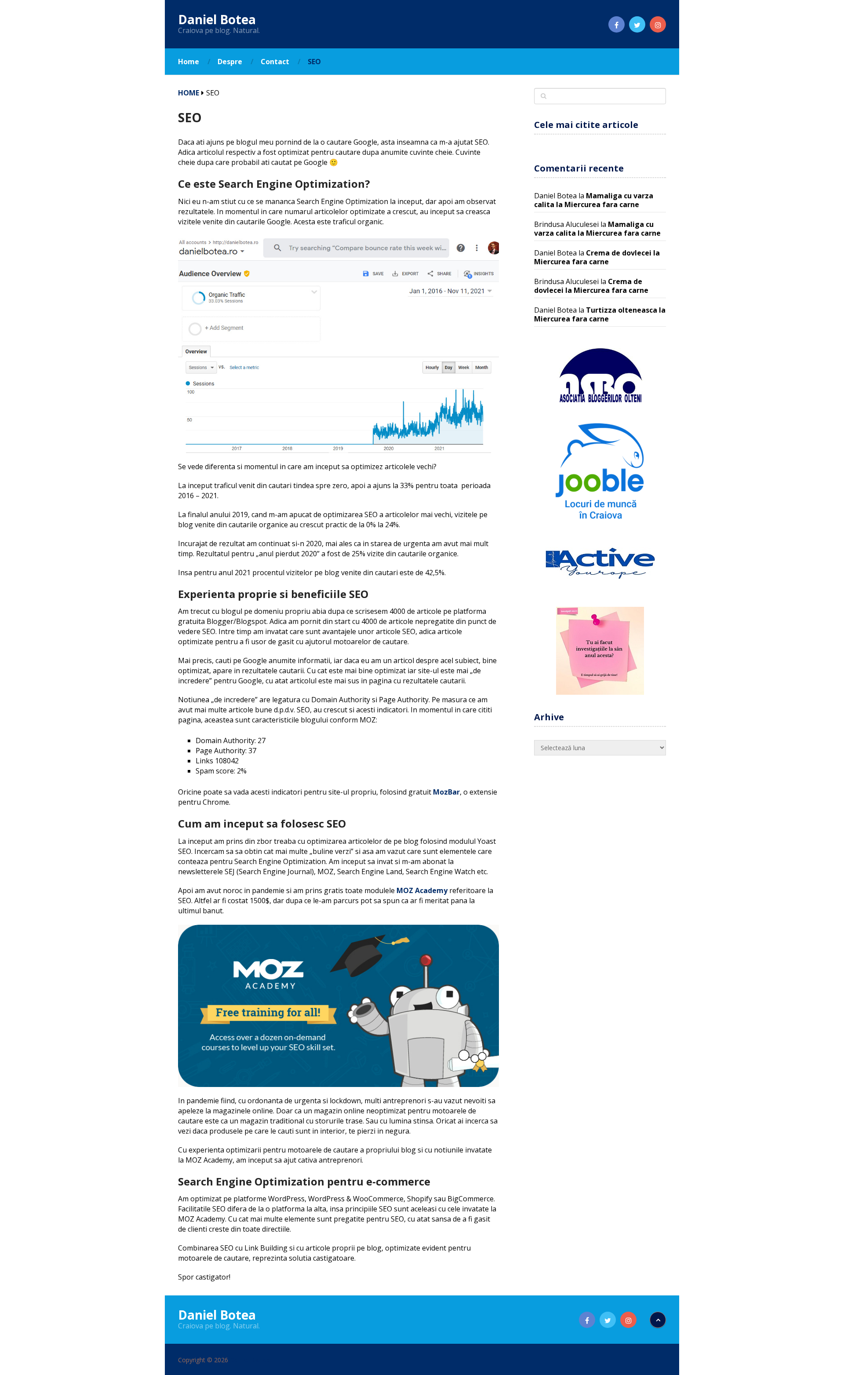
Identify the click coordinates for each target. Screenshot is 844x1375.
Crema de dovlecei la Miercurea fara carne (597, 257)
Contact (275, 61)
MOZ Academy (422, 890)
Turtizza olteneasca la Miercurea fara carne (600, 314)
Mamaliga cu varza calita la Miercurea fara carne (593, 200)
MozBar (446, 792)
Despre (230, 61)
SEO (314, 61)
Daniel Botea (217, 19)
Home (188, 61)
